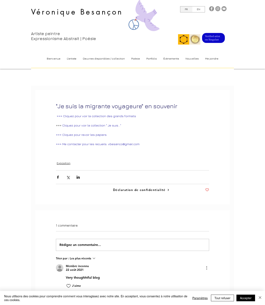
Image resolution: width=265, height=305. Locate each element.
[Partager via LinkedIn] (78, 177)
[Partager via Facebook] (58, 177)
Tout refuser (222, 298)
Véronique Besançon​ (77, 12)
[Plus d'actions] (206, 267)
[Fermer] (260, 298)
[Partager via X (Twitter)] (68, 177)
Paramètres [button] (200, 298)
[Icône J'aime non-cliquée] (68, 285)
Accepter (246, 298)
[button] (104, 58)
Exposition (63, 163)
